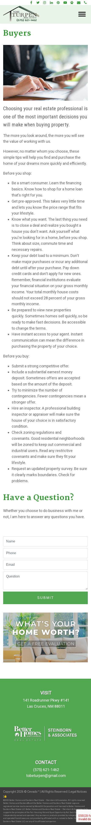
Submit (45, 598)
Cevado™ (33, 791)
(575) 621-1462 (46, 769)
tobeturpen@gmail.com (46, 775)
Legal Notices (78, 791)
